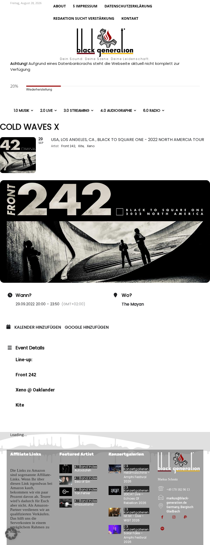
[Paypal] (185, 517)
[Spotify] (162, 528)
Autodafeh (83, 470)
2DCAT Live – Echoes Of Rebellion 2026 (135, 498)
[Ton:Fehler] (65, 491)
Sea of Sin (82, 481)
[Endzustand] (65, 503)
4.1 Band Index (86, 466)
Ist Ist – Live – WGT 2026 (134, 518)
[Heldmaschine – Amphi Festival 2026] (115, 469)
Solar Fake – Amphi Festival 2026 (135, 537)
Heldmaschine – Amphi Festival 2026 (137, 476)
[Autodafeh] (65, 469)
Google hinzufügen (87, 327)
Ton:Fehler (82, 493)
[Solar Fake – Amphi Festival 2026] (115, 529)
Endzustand (84, 504)
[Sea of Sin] (65, 480)
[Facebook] (162, 517)
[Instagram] (173, 517)
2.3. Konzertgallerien (136, 468)
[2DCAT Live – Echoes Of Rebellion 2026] (115, 490)
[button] (11, 533)
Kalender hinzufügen (37, 327)
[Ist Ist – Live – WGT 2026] (115, 512)
